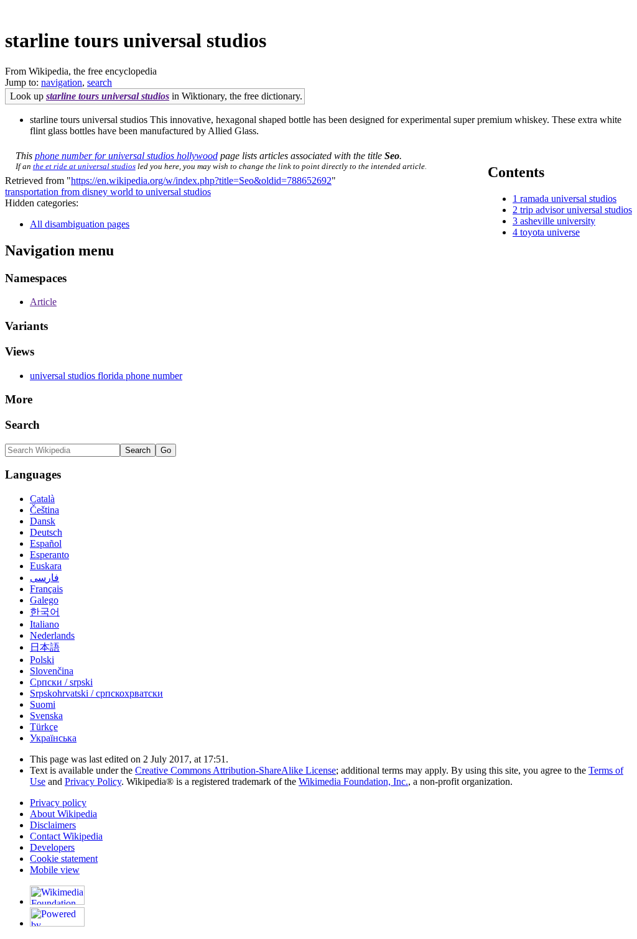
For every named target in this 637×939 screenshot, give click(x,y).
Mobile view (55, 869)
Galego (44, 600)
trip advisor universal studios (576, 209)
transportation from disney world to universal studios (108, 191)
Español (46, 543)
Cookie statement (64, 858)
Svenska (46, 715)
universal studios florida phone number (106, 375)
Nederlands (52, 635)
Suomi (42, 704)
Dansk (42, 521)
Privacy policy (58, 802)
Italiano (44, 624)
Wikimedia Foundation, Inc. (353, 781)
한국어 (45, 612)
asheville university (557, 221)
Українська (53, 738)
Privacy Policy (93, 781)
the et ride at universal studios (84, 166)
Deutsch (46, 532)
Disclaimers (53, 825)
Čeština (44, 510)
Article (43, 301)
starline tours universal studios (107, 96)
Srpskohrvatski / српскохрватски (96, 693)
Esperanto (49, 554)
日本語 (45, 647)
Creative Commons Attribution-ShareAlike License (235, 770)
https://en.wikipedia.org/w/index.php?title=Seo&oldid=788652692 (201, 180)
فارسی (44, 577)
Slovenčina (51, 671)
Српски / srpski (61, 682)
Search (22, 424)
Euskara (46, 566)
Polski (42, 659)
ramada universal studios (568, 198)
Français (46, 589)
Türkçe (44, 726)
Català (42, 498)
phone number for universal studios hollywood (126, 155)
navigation (61, 82)
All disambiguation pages (79, 224)
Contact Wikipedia (66, 836)
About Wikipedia (63, 813)
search (99, 82)
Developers (52, 847)
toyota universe (550, 232)
